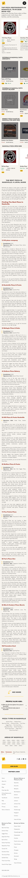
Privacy (3, 806)
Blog (3, 787)
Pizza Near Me (5, 790)
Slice (2, 752)
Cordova (16, 815)
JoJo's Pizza (4, 109)
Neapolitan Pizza (6, 845)
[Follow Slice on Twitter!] (19, 759)
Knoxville (16, 785)
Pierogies (16, 850)
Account (4, 803)
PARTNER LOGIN (14, 771)
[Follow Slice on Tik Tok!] (21, 759)
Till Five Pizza (5, 166)
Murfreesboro (17, 791)
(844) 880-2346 (5, 870)
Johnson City (17, 803)
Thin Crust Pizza (6, 854)
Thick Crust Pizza (6, 860)
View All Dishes (17, 863)
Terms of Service (6, 809)
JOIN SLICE (14, 766)
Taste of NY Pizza (6, 79)
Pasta (15, 847)
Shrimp (15, 853)
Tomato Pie (4, 848)
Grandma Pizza (5, 851)
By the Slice (4, 839)
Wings (15, 859)
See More (16, 692)
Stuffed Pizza (5, 857)
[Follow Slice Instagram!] (25, 759)
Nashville (16, 782)
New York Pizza (5, 827)
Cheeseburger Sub (18, 832)
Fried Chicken (17, 844)
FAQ (3, 800)
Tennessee (9, 752)
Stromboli (16, 856)
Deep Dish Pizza (5, 836)
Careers (3, 784)
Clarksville (16, 797)
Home (3, 778)
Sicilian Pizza (5, 830)
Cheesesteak (17, 835)
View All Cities (17, 819)
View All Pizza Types (6, 864)
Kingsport (16, 812)
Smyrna (16, 806)
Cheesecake (17, 829)
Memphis (16, 788)
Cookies (16, 838)
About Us (4, 781)
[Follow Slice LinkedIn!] (23, 759)
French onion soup (18, 841)
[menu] (24, 3)
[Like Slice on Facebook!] (17, 759)
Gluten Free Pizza (6, 842)
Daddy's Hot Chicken (7, 140)
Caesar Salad (17, 826)
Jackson (16, 800)
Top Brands (4, 797)
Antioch (16, 794)
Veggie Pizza (5, 833)
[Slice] (3, 3)
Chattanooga (17, 809)
